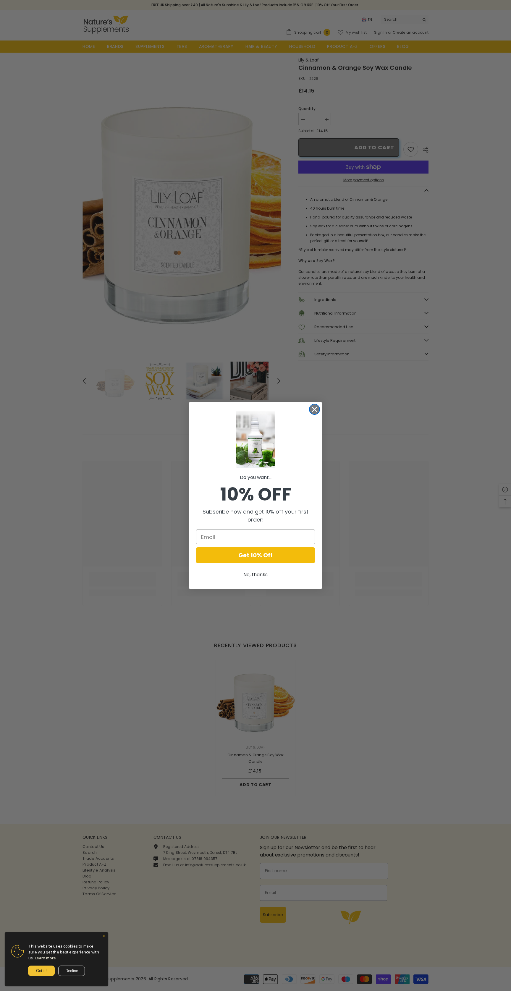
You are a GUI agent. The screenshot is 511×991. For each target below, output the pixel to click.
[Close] (104, 937)
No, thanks (255, 574)
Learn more (45, 958)
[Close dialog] (314, 409)
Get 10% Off (255, 555)
